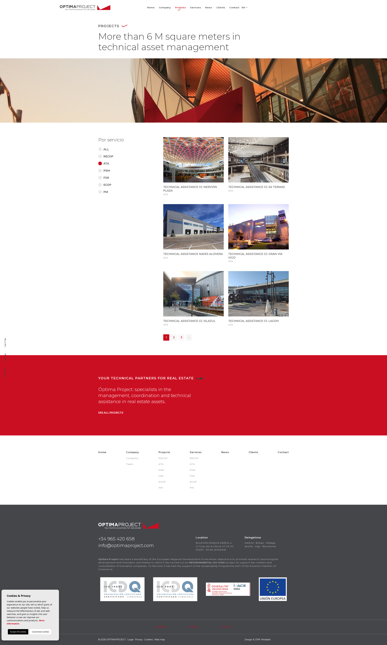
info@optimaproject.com (126, 545)
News (208, 7)
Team (129, 464)
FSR (106, 177)
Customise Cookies (40, 631)
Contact (234, 7)
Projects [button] (180, 7)
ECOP (107, 185)
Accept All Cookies (18, 631)
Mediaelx (266, 639)
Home (151, 7)
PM (105, 192)
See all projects (110, 412)
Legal (130, 639)
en (244, 7)
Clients (220, 7)
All (106, 149)
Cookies (148, 639)
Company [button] (165, 7)
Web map (159, 639)
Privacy (139, 639)
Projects (164, 452)
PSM (106, 170)
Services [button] (195, 7)
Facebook (161, 627)
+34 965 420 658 (116, 539)
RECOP (108, 156)
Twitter (226, 627)
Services (196, 452)
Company (132, 452)
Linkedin (193, 627)
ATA (106, 163)
